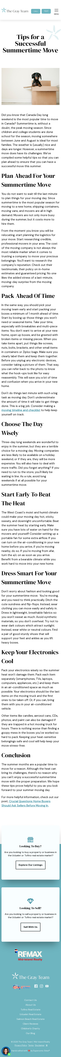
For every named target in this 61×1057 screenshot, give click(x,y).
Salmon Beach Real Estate (31, 1019)
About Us (30, 1004)
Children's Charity (30, 1028)
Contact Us (30, 1000)
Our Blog (30, 1033)
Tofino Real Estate (30, 1009)
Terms (31, 1045)
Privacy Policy (21, 1045)
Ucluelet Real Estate (30, 1014)
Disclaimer (40, 1045)
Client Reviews (30, 1023)
